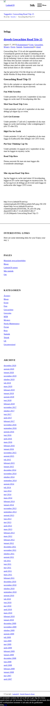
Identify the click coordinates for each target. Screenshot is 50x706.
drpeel (38, 47)
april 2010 (8, 609)
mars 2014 (8, 498)
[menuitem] (31, 5)
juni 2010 (7, 602)
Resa (6, 331)
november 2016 (10, 425)
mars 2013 (8, 529)
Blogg (6, 264)
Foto (5, 306)
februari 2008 (9, 669)
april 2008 (8, 665)
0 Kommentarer (22, 45)
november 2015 (10, 453)
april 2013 (8, 526)
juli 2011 (7, 561)
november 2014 (10, 474)
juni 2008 (7, 662)
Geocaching (38, 45)
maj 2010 (7, 606)
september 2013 (10, 512)
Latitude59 (15, 694)
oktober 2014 (9, 477)
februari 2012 (9, 540)
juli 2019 (7, 383)
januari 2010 (9, 620)
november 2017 (10, 407)
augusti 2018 (9, 397)
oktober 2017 (9, 411)
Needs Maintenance (11, 324)
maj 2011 (7, 568)
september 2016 (10, 428)
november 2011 (10, 550)
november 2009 (10, 627)
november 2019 (10, 376)
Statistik (19, 47)
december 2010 (10, 582)
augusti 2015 (9, 456)
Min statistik (8, 271)
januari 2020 (9, 372)
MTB (6, 317)
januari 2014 (9, 505)
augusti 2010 (9, 595)
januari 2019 (9, 393)
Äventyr (7, 296)
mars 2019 (8, 386)
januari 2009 (9, 655)
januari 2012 (9, 543)
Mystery (6, 47)
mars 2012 (8, 536)
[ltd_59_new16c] (21, 5)
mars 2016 (8, 442)
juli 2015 (7, 460)
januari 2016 (9, 449)
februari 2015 (9, 463)
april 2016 (8, 439)
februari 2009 (9, 651)
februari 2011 (9, 578)
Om (5, 274)
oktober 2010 (9, 589)
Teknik (6, 337)
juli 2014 (7, 487)
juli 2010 (7, 599)
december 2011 (10, 547)
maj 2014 (7, 494)
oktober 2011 (9, 554)
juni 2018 (7, 400)
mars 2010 (8, 613)
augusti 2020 (9, 369)
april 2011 (8, 571)
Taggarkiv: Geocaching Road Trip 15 (19, 14)
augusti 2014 (9, 484)
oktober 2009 (9, 630)
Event (31, 45)
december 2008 (10, 658)
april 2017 (8, 418)
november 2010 (10, 585)
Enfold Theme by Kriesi (27, 694)
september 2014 (10, 480)
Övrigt (13, 47)
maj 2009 (7, 644)
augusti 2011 (9, 557)
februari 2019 (9, 390)
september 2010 (10, 592)
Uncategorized (28, 47)
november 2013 (10, 508)
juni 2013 (7, 519)
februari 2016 (9, 446)
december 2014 (10, 470)
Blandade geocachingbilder (15, 261)
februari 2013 (9, 533)
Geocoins (7, 313)
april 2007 (8, 679)
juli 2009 (7, 637)
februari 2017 (9, 421)
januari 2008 (9, 672)
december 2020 (10, 365)
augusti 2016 (9, 432)
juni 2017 (7, 414)
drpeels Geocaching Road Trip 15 (23, 39)
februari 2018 (9, 404)
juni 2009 (7, 641)
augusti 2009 (9, 634)
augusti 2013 (9, 515)
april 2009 (8, 648)
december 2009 (10, 623)
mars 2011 (8, 575)
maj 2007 (7, 676)
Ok (5, 705)
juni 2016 (7, 435)
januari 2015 (9, 467)
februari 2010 (9, 616)
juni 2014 (7, 491)
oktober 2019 (9, 379)
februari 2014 (9, 501)
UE (5, 341)
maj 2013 (7, 522)
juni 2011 (7, 564)
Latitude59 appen (11, 268)
